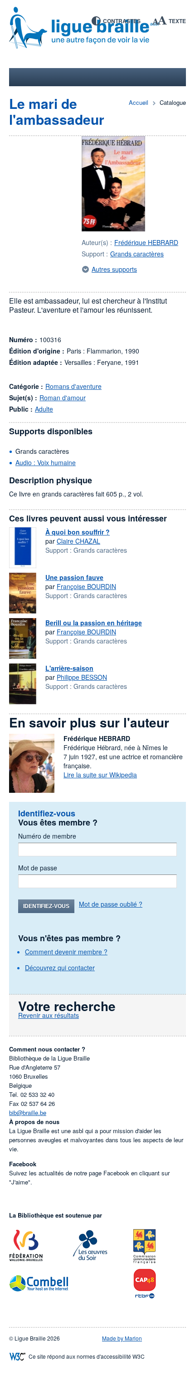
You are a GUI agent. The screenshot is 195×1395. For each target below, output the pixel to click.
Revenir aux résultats (48, 1015)
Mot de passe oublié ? (110, 904)
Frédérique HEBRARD (146, 242)
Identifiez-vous (46, 906)
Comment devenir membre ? (66, 951)
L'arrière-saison (69, 668)
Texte (177, 21)
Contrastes (122, 21)
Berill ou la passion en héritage (93, 622)
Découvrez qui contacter (60, 967)
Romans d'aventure (73, 386)
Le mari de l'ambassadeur (56, 111)
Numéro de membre (47, 835)
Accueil (138, 102)
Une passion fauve (74, 577)
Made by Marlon (122, 1338)
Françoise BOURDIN (86, 586)
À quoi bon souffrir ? (77, 531)
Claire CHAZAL (78, 540)
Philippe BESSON (82, 677)
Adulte (44, 408)
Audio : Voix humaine (45, 462)
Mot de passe (37, 867)
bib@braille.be (27, 1112)
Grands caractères (137, 253)
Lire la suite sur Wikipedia (100, 774)
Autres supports (114, 269)
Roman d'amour (62, 397)
